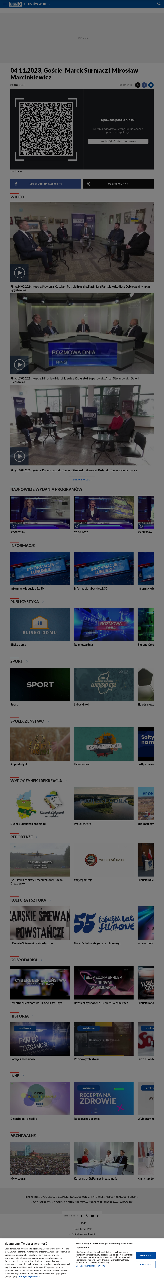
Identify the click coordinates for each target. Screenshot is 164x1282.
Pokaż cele (145, 1264)
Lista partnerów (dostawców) (90, 1265)
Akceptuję (145, 1255)
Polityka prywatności (29, 1276)
